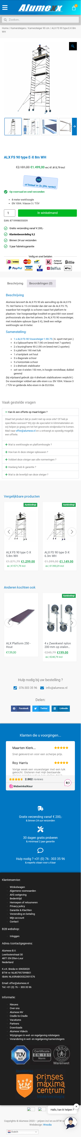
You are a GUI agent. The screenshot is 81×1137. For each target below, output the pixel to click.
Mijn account (17, 917)
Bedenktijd (16, 898)
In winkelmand (47, 213)
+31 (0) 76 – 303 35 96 (18, 987)
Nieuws (14, 1004)
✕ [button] (76, 1106)
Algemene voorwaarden (23, 890)
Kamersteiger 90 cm (38, 28)
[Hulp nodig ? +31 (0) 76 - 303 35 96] (40, 850)
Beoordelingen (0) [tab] (40, 283)
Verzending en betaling (22, 913)
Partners (14, 1023)
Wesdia (47, 1124)
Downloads (16, 1027)
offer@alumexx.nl (25, 430)
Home (5, 28)
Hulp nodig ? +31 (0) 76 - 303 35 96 (40, 859)
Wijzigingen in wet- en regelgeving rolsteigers (35, 1035)
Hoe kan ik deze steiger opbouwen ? (28, 452)
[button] (40, 412)
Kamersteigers (18, 28)
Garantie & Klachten (21, 910)
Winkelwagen (17, 887)
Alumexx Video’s (19, 1031)
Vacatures (15, 1019)
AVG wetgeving (18, 894)
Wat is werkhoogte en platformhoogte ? (30, 444)
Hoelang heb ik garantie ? (22, 467)
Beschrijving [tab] (15, 283)
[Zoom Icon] (73, 46)
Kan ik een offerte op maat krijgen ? (27, 412)
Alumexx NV (16, 1012)
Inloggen (14, 936)
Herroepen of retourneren (24, 902)
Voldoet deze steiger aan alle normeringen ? (32, 459)
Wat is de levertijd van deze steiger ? (28, 474)
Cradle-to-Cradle (19, 1015)
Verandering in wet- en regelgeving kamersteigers (37, 1039)
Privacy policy (17, 906)
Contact (14, 921)
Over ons (15, 1008)
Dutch (14, 1131)
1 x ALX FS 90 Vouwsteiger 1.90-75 (33, 338)
